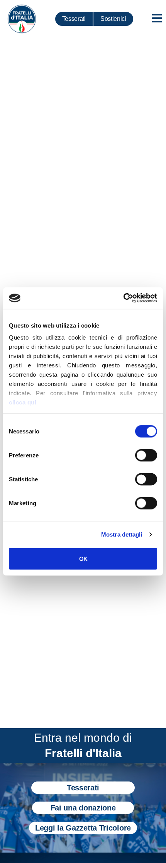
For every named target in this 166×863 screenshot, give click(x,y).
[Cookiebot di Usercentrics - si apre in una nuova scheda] (123, 298)
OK (83, 558)
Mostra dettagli (121, 534)
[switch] (146, 455)
